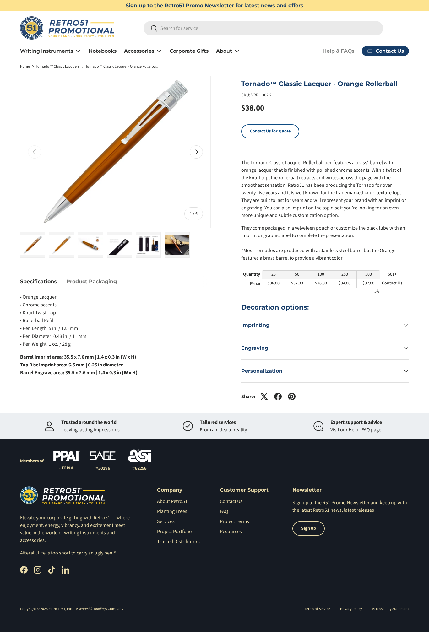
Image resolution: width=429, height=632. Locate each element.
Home (25, 66)
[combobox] (263, 28)
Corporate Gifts (189, 51)
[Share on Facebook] (278, 396)
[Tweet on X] (264, 396)
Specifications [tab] (38, 281)
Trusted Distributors (178, 541)
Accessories (139, 51)
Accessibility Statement (390, 609)
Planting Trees (172, 511)
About (224, 51)
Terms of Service (317, 609)
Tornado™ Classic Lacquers (57, 66)
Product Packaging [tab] (91, 281)
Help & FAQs (338, 51)
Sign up (136, 5)
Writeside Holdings (93, 609)
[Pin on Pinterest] (292, 396)
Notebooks (103, 51)
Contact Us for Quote (270, 131)
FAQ (224, 511)
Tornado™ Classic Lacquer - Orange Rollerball (121, 66)
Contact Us (231, 501)
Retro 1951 (56, 609)
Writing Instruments (46, 51)
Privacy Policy (351, 609)
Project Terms (234, 521)
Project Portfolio (174, 531)
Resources (231, 531)
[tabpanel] (115, 335)
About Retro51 (172, 501)
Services (166, 521)
